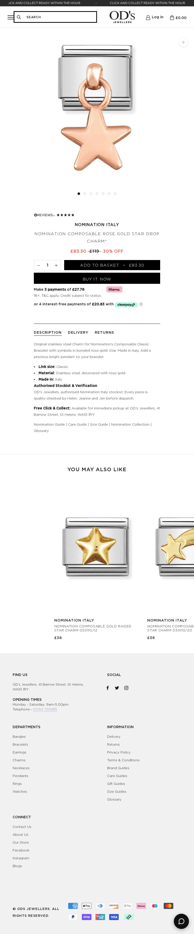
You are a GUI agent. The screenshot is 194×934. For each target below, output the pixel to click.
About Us (20, 834)
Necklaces (21, 768)
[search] (60, 17)
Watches (20, 791)
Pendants (20, 776)
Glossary (41, 430)
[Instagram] (126, 687)
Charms (19, 760)
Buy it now (97, 279)
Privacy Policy (119, 752)
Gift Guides (116, 783)
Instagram (21, 858)
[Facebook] (108, 687)
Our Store (21, 842)
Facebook (21, 850)
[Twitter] (117, 687)
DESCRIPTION (48, 332)
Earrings (19, 752)
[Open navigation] (11, 16)
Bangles (19, 736)
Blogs (17, 866)
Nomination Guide (49, 424)
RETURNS (104, 332)
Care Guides (117, 776)
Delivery (113, 736)
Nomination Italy (97, 224)
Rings (17, 783)
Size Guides (116, 791)
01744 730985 (45, 709)
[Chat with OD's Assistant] (181, 921)
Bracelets (20, 744)
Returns (113, 744)
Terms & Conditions (123, 760)
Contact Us (22, 826)
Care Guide (77, 424)
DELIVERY (78, 332)
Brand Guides (118, 768)
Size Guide (99, 424)
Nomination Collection (130, 424)
